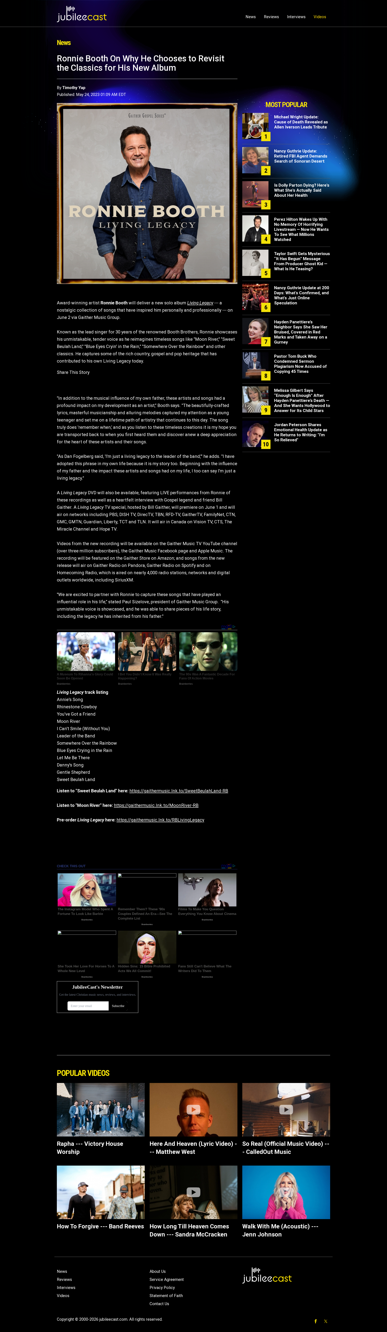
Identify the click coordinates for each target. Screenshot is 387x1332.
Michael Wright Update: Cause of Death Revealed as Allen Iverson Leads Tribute (301, 122)
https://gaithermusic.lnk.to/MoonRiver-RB (156, 805)
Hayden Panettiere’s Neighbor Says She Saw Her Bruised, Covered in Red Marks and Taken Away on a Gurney (300, 332)
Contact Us (159, 1303)
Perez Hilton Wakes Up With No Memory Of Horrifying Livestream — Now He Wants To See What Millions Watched (301, 229)
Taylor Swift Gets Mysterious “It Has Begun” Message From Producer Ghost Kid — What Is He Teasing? (302, 261)
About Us (158, 1271)
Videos (320, 16)
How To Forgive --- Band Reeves (100, 1226)
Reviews (271, 16)
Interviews (296, 16)
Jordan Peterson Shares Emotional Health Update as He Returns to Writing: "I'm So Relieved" (300, 432)
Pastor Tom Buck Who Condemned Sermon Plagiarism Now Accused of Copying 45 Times (300, 364)
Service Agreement (167, 1279)
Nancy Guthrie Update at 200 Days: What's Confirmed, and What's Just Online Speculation (301, 295)
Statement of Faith (166, 1295)
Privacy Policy (162, 1287)
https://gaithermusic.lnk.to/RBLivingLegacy (160, 819)
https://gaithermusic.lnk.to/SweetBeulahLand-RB (178, 790)
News (251, 16)
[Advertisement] (286, 76)
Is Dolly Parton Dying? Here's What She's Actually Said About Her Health (301, 190)
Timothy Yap (73, 87)
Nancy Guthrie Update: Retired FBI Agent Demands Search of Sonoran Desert (300, 156)
